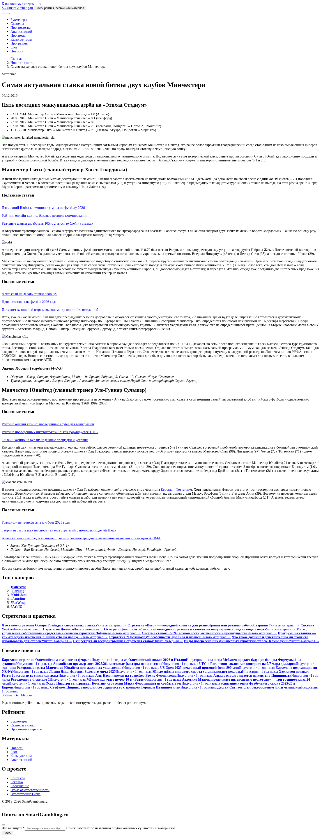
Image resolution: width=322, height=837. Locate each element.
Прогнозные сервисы (26, 729)
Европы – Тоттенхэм (176, 489)
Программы (19, 43)
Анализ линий (21, 31)
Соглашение (20, 786)
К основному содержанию (21, 3)
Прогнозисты (21, 27)
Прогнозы (18, 35)
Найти (7, 833)
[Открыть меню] (8, 13)
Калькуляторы (21, 39)
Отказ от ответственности (30, 790)
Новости (17, 51)
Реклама (17, 782)
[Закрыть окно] (3, 806)
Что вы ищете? (13, 828)
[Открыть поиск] (3, 13)
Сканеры (17, 23)
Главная (16, 59)
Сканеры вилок (22, 725)
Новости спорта (22, 62)
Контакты (18, 778)
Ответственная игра (26, 794)
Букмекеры (19, 19)
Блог (14, 47)
